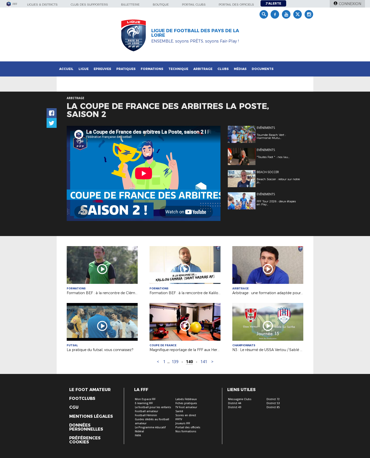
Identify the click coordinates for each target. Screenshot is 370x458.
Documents (263, 69)
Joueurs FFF (182, 423)
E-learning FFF (144, 403)
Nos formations (185, 431)
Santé (179, 411)
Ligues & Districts (42, 4)
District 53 (273, 403)
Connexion (350, 4)
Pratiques (126, 69)
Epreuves (102, 69)
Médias (240, 69)
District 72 (273, 399)
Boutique (161, 4)
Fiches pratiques (186, 403)
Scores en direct (185, 415)
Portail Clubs (194, 4)
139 (175, 361)
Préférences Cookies (84, 440)
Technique (178, 69)
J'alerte (273, 3)
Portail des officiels (236, 4)
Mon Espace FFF (145, 399)
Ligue (84, 69)
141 (203, 361)
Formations (152, 69)
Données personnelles (86, 427)
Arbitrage (202, 69)
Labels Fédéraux (186, 399)
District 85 (273, 407)
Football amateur (146, 411)
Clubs (223, 69)
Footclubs (82, 399)
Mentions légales (91, 416)
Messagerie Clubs (239, 399)
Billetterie (130, 4)
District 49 (234, 407)
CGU (74, 407)
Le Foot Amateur (90, 390)
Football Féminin (146, 415)
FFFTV (178, 419)
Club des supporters (89, 4)
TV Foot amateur (186, 407)
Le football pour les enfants (153, 407)
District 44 (234, 403)
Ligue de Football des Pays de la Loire (195, 33)
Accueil (66, 69)
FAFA (138, 435)
